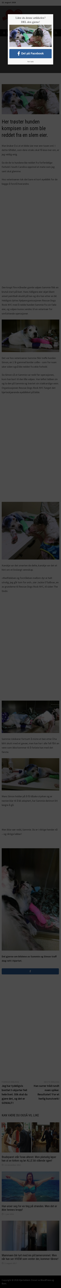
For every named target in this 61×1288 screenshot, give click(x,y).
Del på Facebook (32, 53)
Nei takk (30, 62)
